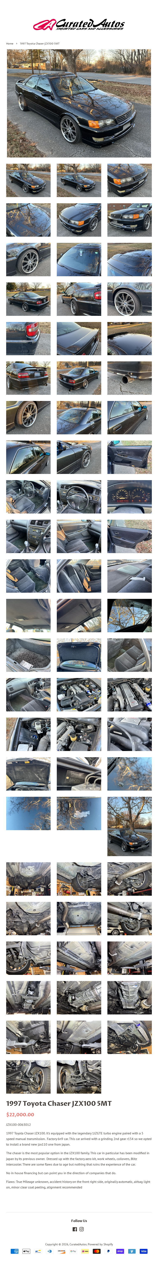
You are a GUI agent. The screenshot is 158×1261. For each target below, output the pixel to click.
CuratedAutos (78, 1244)
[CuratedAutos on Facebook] (74, 1230)
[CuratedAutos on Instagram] (81, 1230)
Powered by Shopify (100, 1244)
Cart (148, 6)
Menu (15, 5)
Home (9, 44)
